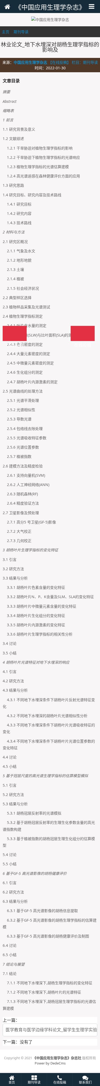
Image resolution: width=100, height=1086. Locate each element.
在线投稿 (83, 333)
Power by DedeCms (50, 1063)
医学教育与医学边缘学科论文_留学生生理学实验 (51, 1030)
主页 (5, 31)
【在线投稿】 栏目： (65, 62)
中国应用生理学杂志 (30, 62)
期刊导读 (21, 31)
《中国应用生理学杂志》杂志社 (57, 1057)
